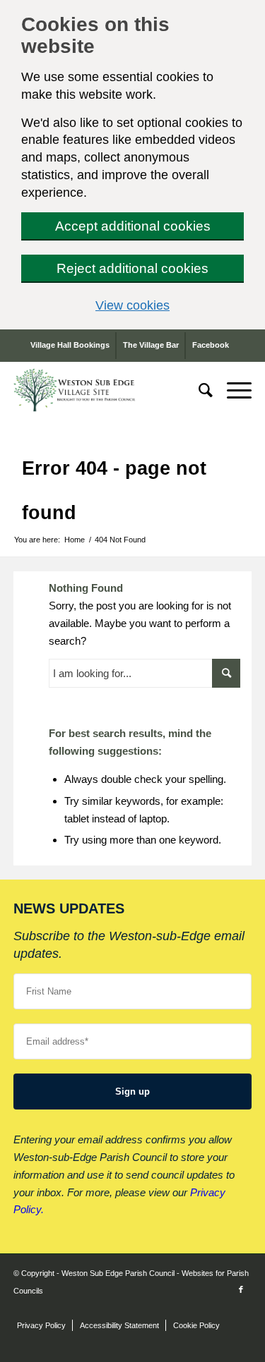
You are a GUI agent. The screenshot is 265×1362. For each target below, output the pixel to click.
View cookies (169, 305)
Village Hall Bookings (70, 345)
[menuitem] (198, 390)
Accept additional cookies (133, 226)
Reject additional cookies (132, 268)
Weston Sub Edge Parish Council (118, 1273)
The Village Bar (151, 345)
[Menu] (232, 390)
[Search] (198, 390)
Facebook (210, 345)
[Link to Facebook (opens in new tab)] (241, 1289)
